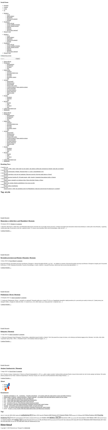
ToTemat (6, 405)
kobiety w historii (31, 417)
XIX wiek (6, 421)
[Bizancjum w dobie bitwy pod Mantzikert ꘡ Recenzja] (16, 216)
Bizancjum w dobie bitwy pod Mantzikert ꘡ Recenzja (17, 221)
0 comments (19, 224)
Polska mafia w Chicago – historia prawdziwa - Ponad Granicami (20, 397)
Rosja (47, 419)
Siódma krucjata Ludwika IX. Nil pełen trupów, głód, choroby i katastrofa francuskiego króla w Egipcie (30, 177)
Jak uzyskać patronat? (12, 30)
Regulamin (9, 17)
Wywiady (9, 75)
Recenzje (6, 101)
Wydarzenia (7, 63)
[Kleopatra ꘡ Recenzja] (16, 327)
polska (18, 419)
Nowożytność (10, 84)
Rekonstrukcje (10, 64)
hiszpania (75, 415)
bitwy (36, 415)
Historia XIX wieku (12, 85)
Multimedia (6, 110)
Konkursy (9, 97)
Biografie (9, 74)
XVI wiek (13, 421)
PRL (42, 419)
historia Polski (66, 415)
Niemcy (93, 417)
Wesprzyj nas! (7, 31)
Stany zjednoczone (68, 419)
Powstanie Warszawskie (28, 419)
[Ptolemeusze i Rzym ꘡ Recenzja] (16, 290)
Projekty (6, 95)
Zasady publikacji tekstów (13, 24)
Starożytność (10, 81)
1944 (3, 415)
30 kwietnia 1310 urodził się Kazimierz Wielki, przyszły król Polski (26, 405)
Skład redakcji (10, 16)
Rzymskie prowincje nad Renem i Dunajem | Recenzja (18, 258)
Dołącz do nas (10, 23)
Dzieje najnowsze (11, 91)
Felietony (9, 71)
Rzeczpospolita (54, 419)
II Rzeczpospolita (11, 88)
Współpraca (7, 21)
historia (56, 415)
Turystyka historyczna (12, 73)
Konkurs (39, 417)
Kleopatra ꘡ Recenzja (7, 331)
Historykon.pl (6, 425)
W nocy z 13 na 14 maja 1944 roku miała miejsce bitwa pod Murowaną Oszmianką (29, 408)
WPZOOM (27, 428)
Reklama (9, 29)
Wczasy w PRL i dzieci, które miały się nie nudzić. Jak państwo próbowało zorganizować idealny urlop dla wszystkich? (34, 168)
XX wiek (20, 421)
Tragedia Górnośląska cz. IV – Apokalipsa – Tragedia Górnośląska (20, 395)
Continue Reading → (6, 230)
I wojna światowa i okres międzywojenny (17, 87)
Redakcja (6, 13)
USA (81, 419)
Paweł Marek (12, 261)
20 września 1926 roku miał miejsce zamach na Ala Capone (52, 397)
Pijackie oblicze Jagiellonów (11, 185)
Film (8, 104)
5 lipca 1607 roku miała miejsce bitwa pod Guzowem (20, 401)
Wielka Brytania (98, 419)
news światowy (84, 417)
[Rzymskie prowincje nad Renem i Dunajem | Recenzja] (16, 253)
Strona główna (7, 61)
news (55, 417)
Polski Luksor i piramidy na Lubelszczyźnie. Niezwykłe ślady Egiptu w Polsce (23, 180)
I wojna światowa (21, 417)
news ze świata (74, 417)
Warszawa (88, 419)
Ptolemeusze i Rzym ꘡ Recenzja (10, 294)
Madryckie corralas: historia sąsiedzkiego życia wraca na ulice (19, 183)
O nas (8, 14)
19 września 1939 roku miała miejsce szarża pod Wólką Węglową (54, 395)
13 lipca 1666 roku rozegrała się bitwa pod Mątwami (20, 398)
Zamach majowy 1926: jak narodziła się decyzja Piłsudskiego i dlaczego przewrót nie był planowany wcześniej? (32, 188)
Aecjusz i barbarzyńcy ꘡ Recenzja (11, 368)
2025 (12, 415)
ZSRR (27, 421)
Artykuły (6, 80)
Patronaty (9, 98)
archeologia (27, 415)
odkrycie (100, 417)
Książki (9, 103)
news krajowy (66, 417)
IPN (13, 417)
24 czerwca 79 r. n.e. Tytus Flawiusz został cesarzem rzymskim (23, 403)
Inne (8, 68)
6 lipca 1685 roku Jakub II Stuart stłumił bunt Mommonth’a (22, 400)
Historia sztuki (10, 93)
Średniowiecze (10, 83)
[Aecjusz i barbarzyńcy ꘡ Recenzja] (16, 364)
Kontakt (9, 20)
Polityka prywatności (12, 19)
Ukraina (76, 419)
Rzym (60, 419)
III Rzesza (81, 415)
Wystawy (9, 67)
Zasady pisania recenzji (13, 26)
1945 (7, 415)
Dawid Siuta (12, 371)
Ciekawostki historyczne (10, 108)
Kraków (45, 417)
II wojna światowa (11, 90)
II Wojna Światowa (91, 415)
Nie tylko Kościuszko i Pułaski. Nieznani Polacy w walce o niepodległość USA (24, 171)
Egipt (42, 415)
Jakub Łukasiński (15, 297)
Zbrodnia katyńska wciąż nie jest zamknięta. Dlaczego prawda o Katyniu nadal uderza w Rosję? (28, 174)
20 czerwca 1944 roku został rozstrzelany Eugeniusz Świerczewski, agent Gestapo (27, 404)
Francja (48, 415)
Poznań (36, 419)
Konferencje (10, 65)
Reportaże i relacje (11, 77)
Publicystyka (7, 70)
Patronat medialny (8, 419)
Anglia (18, 415)
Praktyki (9, 27)
